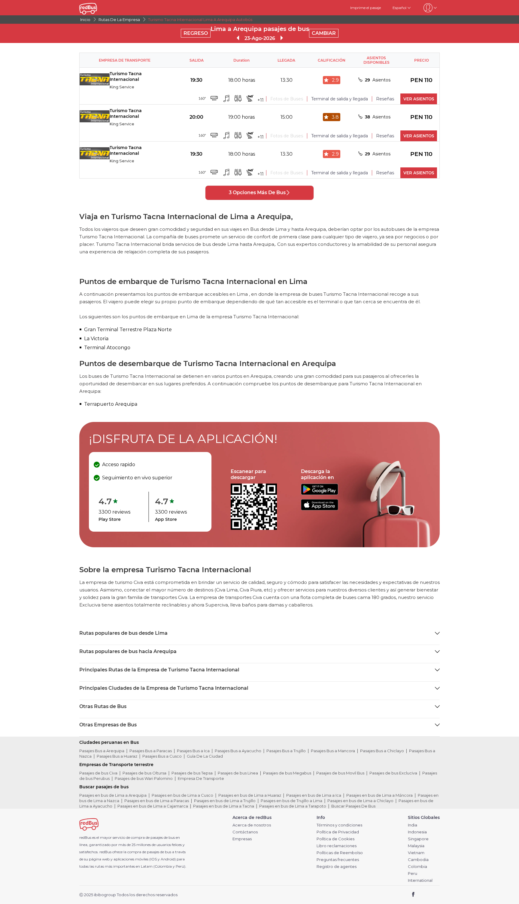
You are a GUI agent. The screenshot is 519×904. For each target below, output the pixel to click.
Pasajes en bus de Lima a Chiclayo (360, 800)
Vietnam (416, 853)
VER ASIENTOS (418, 98)
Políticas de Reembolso (340, 853)
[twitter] (424, 894)
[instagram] (433, 894)
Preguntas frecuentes (338, 860)
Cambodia (418, 860)
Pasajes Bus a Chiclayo (382, 750)
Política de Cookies (335, 839)
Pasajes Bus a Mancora (333, 750)
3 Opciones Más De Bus (257, 192)
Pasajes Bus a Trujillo (286, 750)
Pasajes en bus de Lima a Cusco (182, 795)
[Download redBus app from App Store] (319, 509)
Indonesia (417, 832)
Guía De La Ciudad (205, 756)
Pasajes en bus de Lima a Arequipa (113, 795)
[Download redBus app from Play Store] (319, 493)
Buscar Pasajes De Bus (353, 806)
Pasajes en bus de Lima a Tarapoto (292, 806)
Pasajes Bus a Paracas (150, 750)
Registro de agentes (337, 867)
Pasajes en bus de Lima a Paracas (156, 800)
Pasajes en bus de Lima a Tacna (223, 806)
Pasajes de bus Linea (238, 773)
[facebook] (413, 894)
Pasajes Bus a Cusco (162, 756)
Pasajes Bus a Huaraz (117, 756)
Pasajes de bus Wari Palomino (144, 778)
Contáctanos (245, 832)
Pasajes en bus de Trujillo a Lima (291, 800)
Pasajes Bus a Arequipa (101, 750)
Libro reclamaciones (337, 846)
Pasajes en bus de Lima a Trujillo (225, 800)
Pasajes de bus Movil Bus (340, 773)
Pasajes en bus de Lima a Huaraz (249, 795)
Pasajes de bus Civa (98, 773)
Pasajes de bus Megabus (287, 773)
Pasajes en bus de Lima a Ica (313, 795)
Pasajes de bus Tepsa (192, 773)
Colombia (417, 867)
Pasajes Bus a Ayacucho (238, 750)
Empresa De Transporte (201, 778)
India (412, 825)
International (420, 880)
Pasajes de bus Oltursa (144, 773)
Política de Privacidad (338, 832)
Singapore (418, 839)
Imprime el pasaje (365, 7)
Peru (412, 873)
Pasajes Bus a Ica (193, 750)
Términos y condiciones (339, 825)
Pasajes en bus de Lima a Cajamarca (152, 806)
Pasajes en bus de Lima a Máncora (379, 795)
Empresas (242, 839)
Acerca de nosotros (251, 825)
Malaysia (416, 846)
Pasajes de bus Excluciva (393, 773)
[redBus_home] (97, 7)
